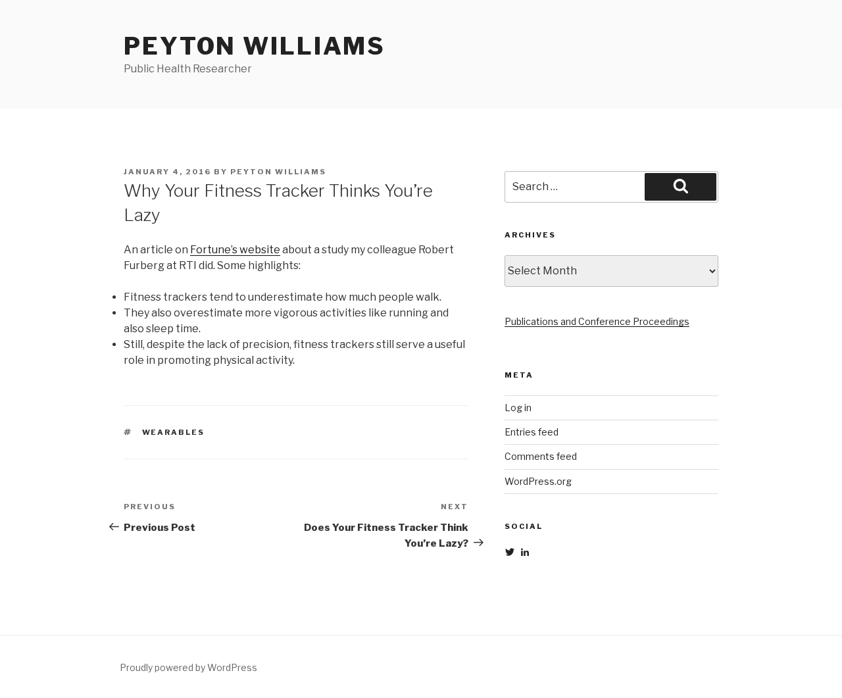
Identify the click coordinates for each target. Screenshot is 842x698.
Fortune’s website (235, 249)
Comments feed (541, 456)
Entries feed (531, 431)
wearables (173, 432)
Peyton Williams (254, 46)
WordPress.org (538, 481)
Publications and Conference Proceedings (597, 321)
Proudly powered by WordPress (188, 667)
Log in (518, 407)
